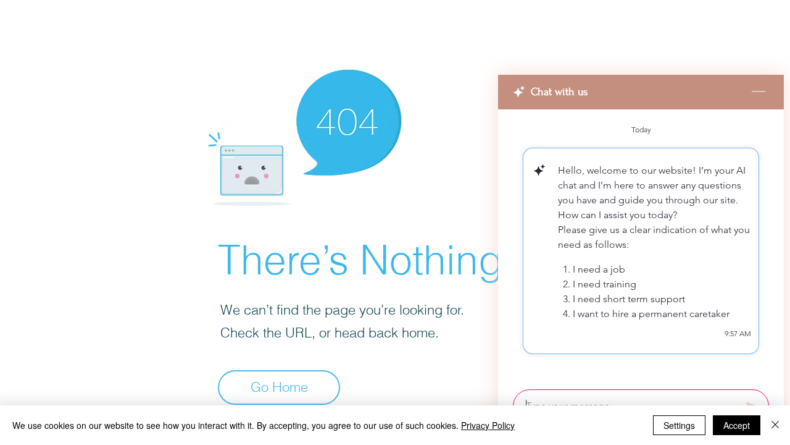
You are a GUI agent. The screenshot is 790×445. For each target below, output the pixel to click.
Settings (679, 425)
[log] (641, 245)
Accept (736, 425)
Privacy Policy (488, 425)
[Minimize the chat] (758, 92)
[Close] (775, 425)
